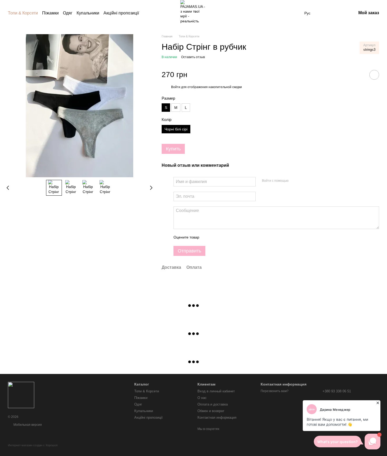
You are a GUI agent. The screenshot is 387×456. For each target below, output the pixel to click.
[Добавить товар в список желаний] (374, 75)
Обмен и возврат (210, 411)
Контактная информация (216, 417)
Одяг (67, 13)
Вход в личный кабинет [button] (216, 391)
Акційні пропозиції (121, 13)
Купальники (88, 13)
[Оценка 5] (241, 237)
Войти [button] (175, 87)
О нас (202, 398)
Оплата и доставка (212, 404)
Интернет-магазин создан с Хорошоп (33, 445)
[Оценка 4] (233, 237)
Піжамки (50, 13)
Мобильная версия (27, 425)
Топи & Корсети (23, 13)
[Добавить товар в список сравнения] (359, 74)
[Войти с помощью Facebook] (294, 181)
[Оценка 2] (216, 237)
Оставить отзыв (193, 57)
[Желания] (324, 13)
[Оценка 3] (225, 237)
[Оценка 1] (208, 237)
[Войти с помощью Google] (303, 181)
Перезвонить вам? (275, 391)
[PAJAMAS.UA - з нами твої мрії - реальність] (21, 395)
